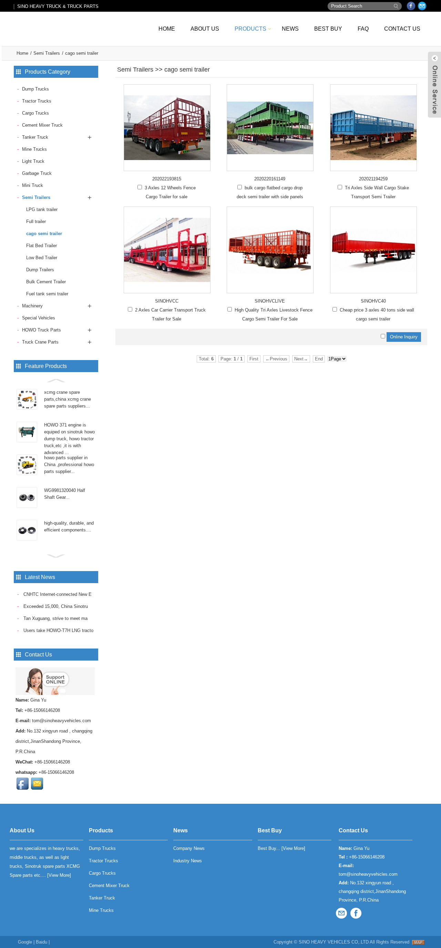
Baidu (41, 942)
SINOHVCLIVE (270, 301)
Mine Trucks (34, 149)
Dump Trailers (40, 269)
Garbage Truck (37, 173)
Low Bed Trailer (41, 257)
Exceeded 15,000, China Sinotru (55, 606)
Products (250, 29)
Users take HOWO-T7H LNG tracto (57, 630)
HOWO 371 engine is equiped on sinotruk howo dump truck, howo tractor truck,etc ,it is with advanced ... (69, 438)
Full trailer (36, 221)
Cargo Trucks (35, 113)
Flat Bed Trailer (41, 245)
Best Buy (328, 29)
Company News (189, 848)
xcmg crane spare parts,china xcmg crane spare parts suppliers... (67, 399)
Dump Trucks (35, 89)
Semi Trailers (46, 53)
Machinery (32, 305)
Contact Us (402, 29)
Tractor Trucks (36, 101)
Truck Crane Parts (40, 342)
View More (59, 875)
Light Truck (33, 161)
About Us (205, 29)
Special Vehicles (38, 317)
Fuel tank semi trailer (47, 293)
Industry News (187, 860)
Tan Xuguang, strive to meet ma (55, 618)
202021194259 (373, 178)
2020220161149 (269, 178)
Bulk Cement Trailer (46, 281)
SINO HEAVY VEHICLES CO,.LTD (334, 942)
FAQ (363, 29)
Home (166, 29)
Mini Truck (32, 185)
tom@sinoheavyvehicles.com (61, 720)
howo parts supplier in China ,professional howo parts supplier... (69, 464)
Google (25, 942)
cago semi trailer (81, 53)
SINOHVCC (166, 301)
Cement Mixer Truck (42, 125)
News (290, 29)
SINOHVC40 (373, 301)
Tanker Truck (35, 137)
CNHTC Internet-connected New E (57, 594)
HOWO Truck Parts (41, 330)
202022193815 (166, 178)
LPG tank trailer (42, 209)
